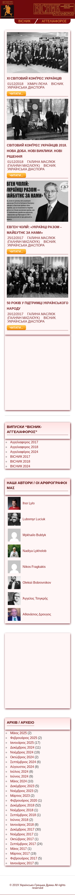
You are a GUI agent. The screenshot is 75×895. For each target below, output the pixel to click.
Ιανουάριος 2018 (22, 824)
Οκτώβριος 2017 (22, 839)
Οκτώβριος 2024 (22, 757)
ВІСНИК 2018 (20, 461)
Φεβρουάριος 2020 (23, 800)
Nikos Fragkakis (34, 566)
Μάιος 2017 (18, 848)
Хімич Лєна (37, 84)
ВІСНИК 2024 (20, 466)
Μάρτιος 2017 (20, 853)
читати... (16, 93)
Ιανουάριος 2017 (22, 863)
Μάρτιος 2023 (20, 795)
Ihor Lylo (29, 503)
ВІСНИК (24, 21)
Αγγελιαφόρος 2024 (24, 452)
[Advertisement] (37, 372)
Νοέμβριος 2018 (21, 810)
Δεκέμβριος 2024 (22, 747)
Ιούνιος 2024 (19, 776)
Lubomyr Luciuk (34, 519)
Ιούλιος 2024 (19, 771)
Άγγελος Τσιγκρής (35, 598)
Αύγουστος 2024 (22, 766)
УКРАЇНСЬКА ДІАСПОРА (26, 87)
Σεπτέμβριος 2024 (23, 762)
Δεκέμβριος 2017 (22, 829)
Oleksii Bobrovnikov (37, 582)
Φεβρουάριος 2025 (23, 738)
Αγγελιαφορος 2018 (24, 447)
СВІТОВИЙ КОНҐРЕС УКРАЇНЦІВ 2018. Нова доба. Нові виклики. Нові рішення (37, 151)
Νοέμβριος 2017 (21, 834)
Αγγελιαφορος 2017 (24, 442)
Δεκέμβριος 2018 (22, 805)
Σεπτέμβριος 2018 (23, 815)
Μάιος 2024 (18, 781)
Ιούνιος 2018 (19, 819)
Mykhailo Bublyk (34, 535)
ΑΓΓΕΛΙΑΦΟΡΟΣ (54, 21)
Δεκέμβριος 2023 (22, 786)
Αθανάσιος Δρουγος (37, 614)
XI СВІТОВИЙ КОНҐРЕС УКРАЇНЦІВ (34, 78)
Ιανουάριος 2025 (22, 742)
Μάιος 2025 (18, 733)
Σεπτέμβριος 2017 (23, 844)
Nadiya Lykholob (34, 551)
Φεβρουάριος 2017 (23, 858)
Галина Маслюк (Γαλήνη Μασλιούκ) (31, 163)
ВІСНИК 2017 (20, 456)
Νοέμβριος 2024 (21, 752)
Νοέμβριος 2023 (21, 791)
